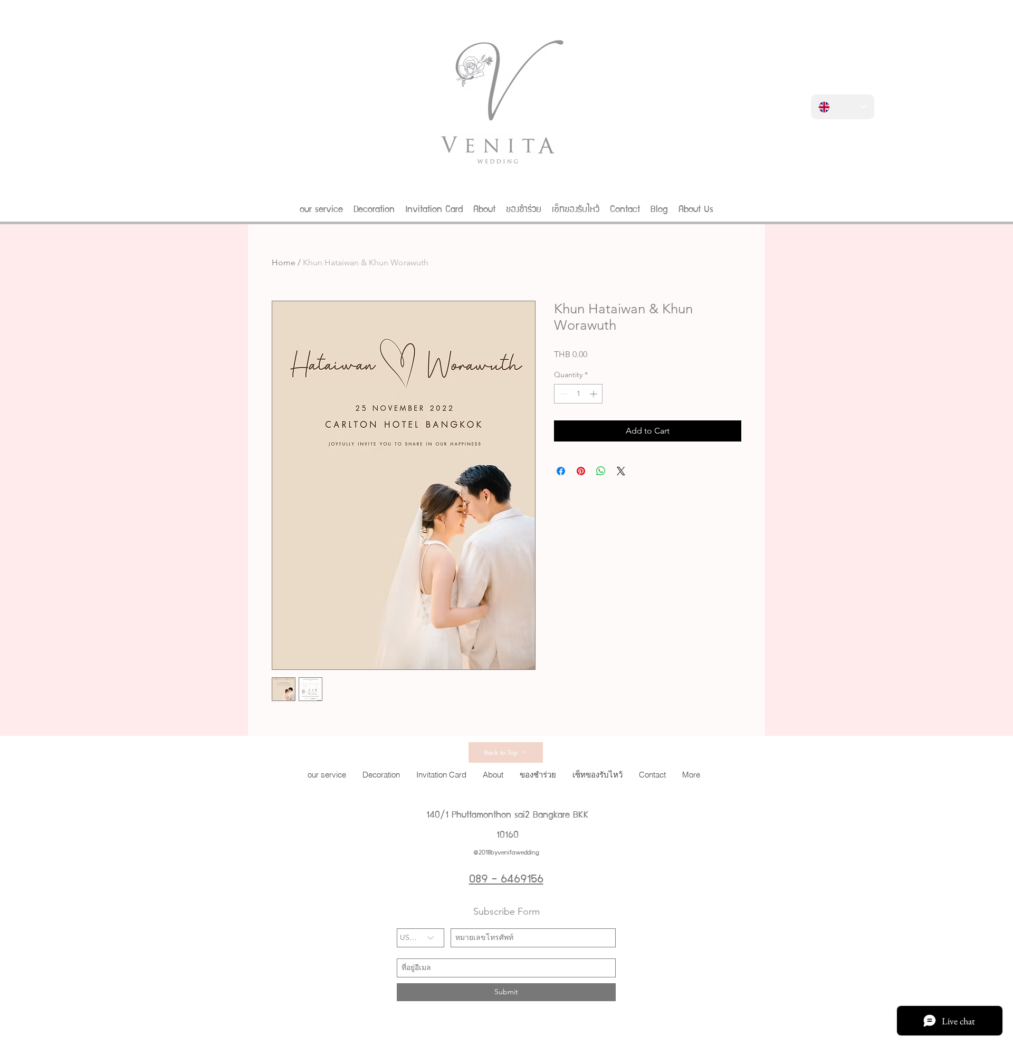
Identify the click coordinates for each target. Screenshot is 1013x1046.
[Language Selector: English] (842, 106)
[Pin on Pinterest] (581, 471)
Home (283, 262)
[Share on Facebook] (561, 471)
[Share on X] (621, 471)
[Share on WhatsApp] (601, 471)
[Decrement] (562, 394)
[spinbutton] (578, 394)
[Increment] (594, 394)
